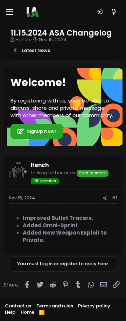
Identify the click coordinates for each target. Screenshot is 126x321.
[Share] (104, 198)
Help (10, 312)
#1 (114, 198)
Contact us (18, 306)
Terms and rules (54, 306)
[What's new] (114, 12)
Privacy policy (94, 306)
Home (27, 312)
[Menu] (9, 12)
